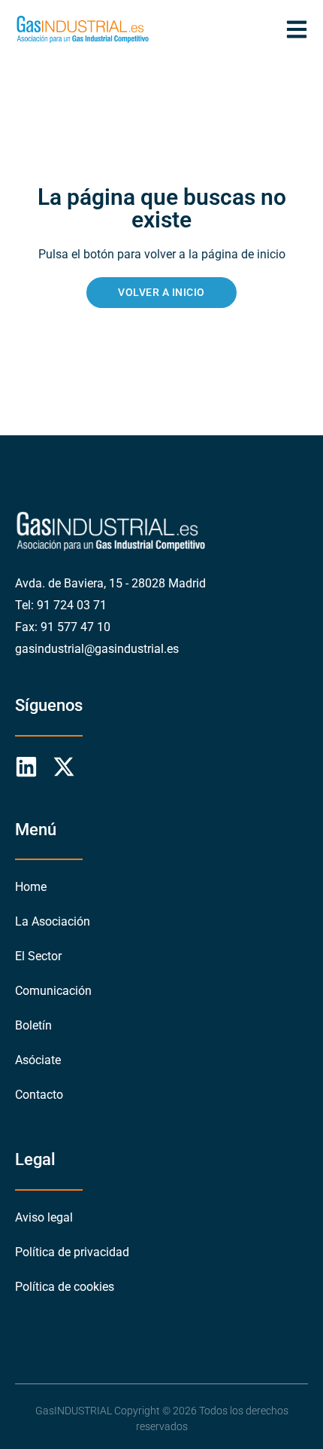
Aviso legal (44, 1217)
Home (31, 887)
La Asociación (52, 921)
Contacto (39, 1095)
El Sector (38, 956)
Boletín (33, 1025)
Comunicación (53, 991)
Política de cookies (64, 1287)
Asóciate (38, 1060)
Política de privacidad (72, 1252)
